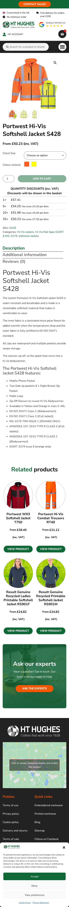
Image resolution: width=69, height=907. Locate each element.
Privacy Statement (41, 902)
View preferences (34, 895)
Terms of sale (11, 839)
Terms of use (10, 805)
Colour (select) (12, 165)
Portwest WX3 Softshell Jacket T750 (18, 518)
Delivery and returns (15, 830)
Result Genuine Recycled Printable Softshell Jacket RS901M (50, 598)
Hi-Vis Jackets (25, 232)
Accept (35, 876)
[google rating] (52, 24)
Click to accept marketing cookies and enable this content (34, 765)
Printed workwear (45, 814)
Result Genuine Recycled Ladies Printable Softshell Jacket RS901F (18, 598)
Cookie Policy (25, 902)
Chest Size (9, 153)
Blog (37, 822)
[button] (64, 847)
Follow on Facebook (46, 839)
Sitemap (39, 830)
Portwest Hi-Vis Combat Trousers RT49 (50, 518)
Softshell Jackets (29, 236)
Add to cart (42, 179)
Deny (34, 885)
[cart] (62, 34)
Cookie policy (11, 822)
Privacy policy (11, 814)
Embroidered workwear (48, 805)
